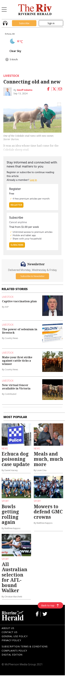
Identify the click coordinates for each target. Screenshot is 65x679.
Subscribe (24, 23)
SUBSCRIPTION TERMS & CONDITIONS (25, 646)
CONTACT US (9, 632)
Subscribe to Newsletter (32, 276)
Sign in (51, 23)
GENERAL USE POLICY (14, 636)
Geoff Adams (24, 89)
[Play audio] (5, 22)
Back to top (47, 605)
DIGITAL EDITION (12, 654)
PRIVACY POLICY (11, 640)
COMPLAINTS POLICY (14, 650)
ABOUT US (8, 628)
